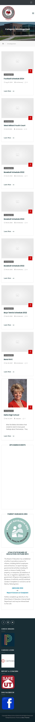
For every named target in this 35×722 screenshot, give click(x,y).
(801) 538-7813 (17, 588)
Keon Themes (25, 717)
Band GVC (8, 359)
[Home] (3, 43)
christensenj (19, 82)
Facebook (3, 622)
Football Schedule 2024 (14, 78)
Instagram (8, 622)
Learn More (7, 91)
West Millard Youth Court (14, 125)
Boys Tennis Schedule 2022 (15, 312)
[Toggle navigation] (31, 2)
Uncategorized (9, 74)
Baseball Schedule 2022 (14, 172)
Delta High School (11, 415)
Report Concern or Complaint (17, 593)
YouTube (12, 622)
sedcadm (18, 418)
